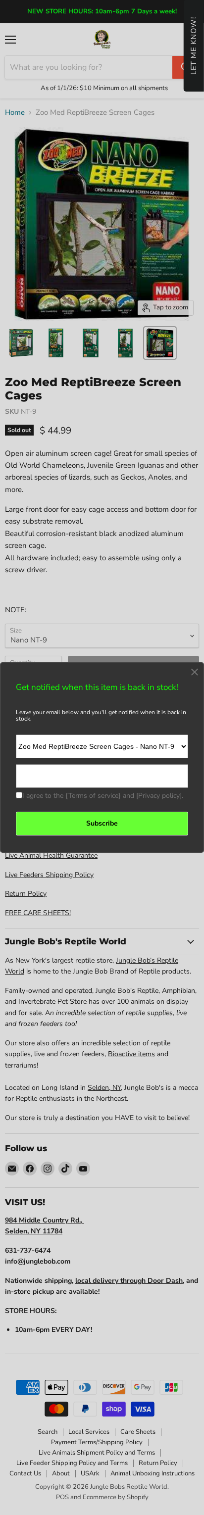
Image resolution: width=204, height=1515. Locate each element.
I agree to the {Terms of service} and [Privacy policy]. (102, 796)
